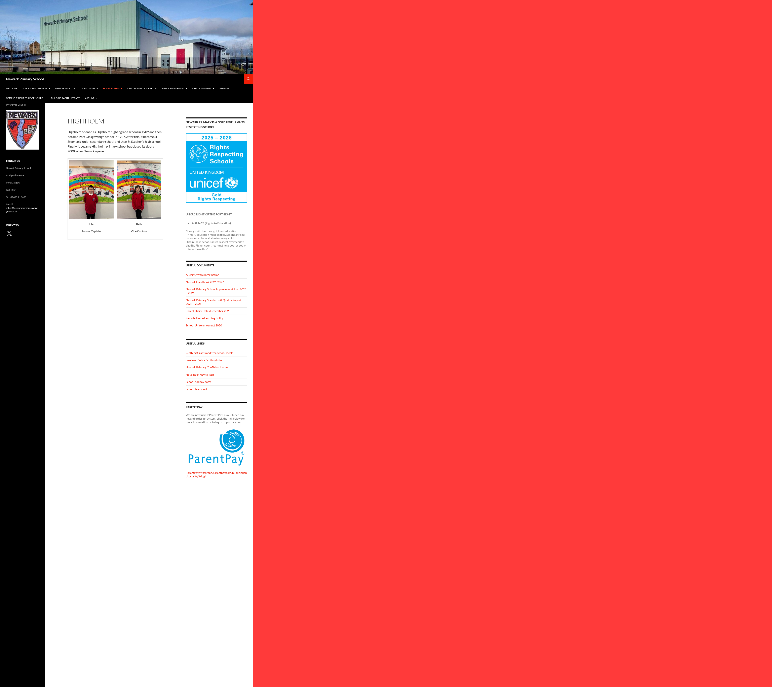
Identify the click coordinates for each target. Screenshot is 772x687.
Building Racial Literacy (65, 98)
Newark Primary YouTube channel (207, 367)
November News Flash (200, 374)
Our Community (201, 88)
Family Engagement (173, 88)
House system (111, 88)
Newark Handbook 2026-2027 (205, 282)
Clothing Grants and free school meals (209, 353)
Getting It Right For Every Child (24, 98)
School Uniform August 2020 (204, 325)
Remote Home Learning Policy (205, 318)
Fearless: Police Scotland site (204, 360)
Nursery (224, 88)
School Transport (196, 389)
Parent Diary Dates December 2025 (208, 311)
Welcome (11, 88)
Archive (89, 98)
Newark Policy (64, 88)
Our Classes (88, 88)
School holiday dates (198, 381)
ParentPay (192, 472)
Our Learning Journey (140, 88)
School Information (35, 88)
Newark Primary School (25, 79)
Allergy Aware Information (202, 274)
